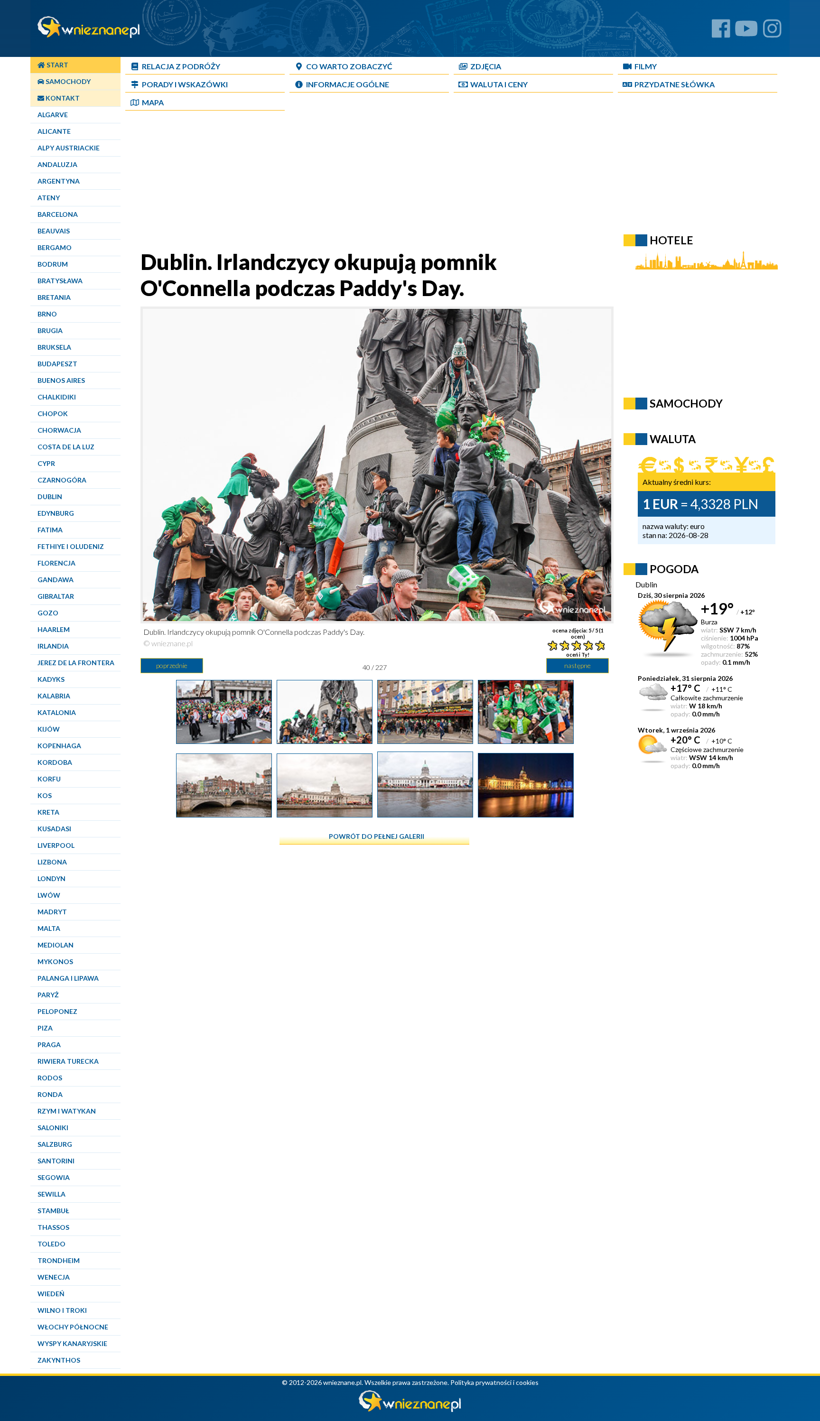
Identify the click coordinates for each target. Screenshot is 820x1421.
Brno (47, 314)
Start (56, 65)
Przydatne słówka (674, 84)
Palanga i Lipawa (68, 978)
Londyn (51, 878)
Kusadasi (54, 829)
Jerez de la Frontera (75, 663)
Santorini (56, 1161)
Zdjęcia (485, 66)
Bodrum (52, 264)
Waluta (673, 439)
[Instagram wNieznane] (772, 32)
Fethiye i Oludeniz (70, 546)
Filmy (645, 66)
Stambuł (53, 1211)
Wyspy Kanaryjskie (72, 1343)
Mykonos (55, 961)
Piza (45, 1028)
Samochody (67, 81)
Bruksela (54, 347)
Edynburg (55, 513)
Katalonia (56, 712)
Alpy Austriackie (68, 148)
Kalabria (53, 696)
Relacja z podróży (181, 66)
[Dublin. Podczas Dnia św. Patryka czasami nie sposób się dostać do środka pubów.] (425, 740)
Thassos (53, 1227)
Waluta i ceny (499, 84)
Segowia (53, 1177)
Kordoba (54, 762)
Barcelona (57, 214)
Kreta (48, 812)
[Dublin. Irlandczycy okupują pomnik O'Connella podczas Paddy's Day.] (325, 740)
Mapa (153, 102)
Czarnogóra (61, 480)
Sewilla (51, 1194)
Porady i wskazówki (185, 84)
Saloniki (52, 1128)
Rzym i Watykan (66, 1111)
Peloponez (57, 1011)
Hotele (671, 240)
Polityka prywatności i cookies (494, 1382)
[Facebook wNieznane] (721, 32)
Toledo (51, 1244)
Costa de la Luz (65, 447)
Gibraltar (55, 596)
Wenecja (53, 1277)
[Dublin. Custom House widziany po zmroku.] (526, 813)
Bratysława (60, 281)
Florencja (56, 563)
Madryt (52, 912)
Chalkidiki (56, 397)
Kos (44, 795)
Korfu (49, 779)
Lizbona (52, 862)
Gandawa (55, 580)
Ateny (48, 198)
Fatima (50, 530)
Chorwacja (59, 430)
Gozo (47, 613)
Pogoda (674, 569)
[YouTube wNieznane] (746, 32)
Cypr (46, 463)
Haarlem (53, 629)
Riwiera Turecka (68, 1061)
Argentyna (58, 181)
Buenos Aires (61, 380)
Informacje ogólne (347, 84)
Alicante (54, 131)
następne (577, 665)
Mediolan (55, 945)
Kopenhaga (59, 746)
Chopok (52, 413)
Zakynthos (58, 1360)
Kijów (48, 729)
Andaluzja (57, 164)
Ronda (50, 1094)
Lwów (48, 895)
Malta (48, 928)
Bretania (54, 297)
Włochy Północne (72, 1327)
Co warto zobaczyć (349, 66)
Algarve (52, 115)
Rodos (49, 1078)
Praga (49, 1044)
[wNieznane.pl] (410, 1409)
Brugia (50, 330)
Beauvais (53, 231)
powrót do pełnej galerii (376, 836)
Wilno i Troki (62, 1310)
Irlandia (53, 646)
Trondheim (58, 1260)
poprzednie (171, 665)
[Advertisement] (374, 182)
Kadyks (51, 679)
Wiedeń (51, 1294)
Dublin (49, 496)
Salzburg (54, 1144)
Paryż (48, 995)
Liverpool (56, 845)
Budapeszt (57, 364)
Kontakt (62, 98)
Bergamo (54, 247)
